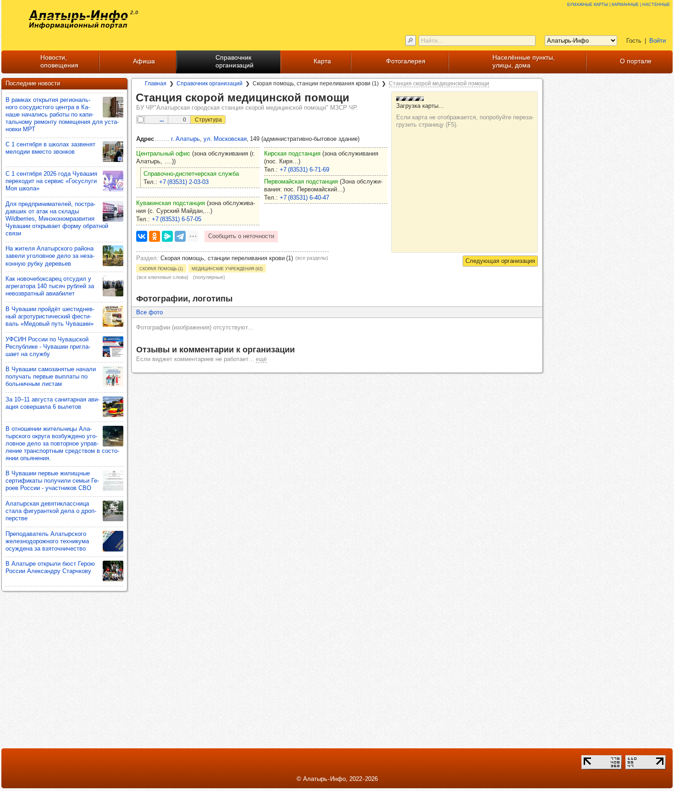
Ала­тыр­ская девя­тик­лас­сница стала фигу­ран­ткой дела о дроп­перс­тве (51, 511)
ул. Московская (225, 138)
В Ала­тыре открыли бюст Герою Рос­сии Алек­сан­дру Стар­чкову (50, 567)
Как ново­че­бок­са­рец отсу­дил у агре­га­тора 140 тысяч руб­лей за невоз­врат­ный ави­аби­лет (50, 286)
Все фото (149, 312)
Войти (657, 40)
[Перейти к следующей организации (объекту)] (500, 261)
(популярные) (209, 277)
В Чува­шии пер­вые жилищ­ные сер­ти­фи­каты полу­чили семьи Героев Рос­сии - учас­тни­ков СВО (52, 480)
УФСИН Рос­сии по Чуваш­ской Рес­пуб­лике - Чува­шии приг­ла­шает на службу (48, 346)
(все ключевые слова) (162, 277)
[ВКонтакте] (141, 236)
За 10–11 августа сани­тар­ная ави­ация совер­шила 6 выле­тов (52, 403)
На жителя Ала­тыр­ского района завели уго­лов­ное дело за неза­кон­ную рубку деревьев (50, 256)
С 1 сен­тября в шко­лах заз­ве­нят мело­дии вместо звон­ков (50, 148)
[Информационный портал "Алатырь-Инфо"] (78, 19)
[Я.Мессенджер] (167, 236)
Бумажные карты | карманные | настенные (618, 3)
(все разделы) (311, 258)
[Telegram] (180, 236)
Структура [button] (208, 120)
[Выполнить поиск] (410, 40)
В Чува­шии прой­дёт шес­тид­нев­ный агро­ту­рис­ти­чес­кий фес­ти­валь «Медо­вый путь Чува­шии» (50, 316)
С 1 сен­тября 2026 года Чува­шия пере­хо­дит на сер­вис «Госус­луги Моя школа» (51, 181)
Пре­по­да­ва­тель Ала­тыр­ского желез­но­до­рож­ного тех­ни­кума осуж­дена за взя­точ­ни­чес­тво (47, 541)
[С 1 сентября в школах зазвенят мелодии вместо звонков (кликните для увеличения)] (113, 151)
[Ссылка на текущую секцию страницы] (356, 98)
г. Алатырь (185, 138)
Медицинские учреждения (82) (227, 268)
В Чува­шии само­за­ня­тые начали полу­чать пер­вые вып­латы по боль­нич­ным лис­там (51, 376)
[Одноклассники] (154, 236)
